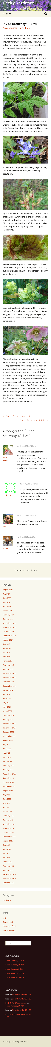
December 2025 (9, 623)
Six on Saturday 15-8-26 (14, 965)
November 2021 (9, 828)
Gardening (26, 28)
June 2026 (7, 598)
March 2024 (7, 711)
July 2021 (6, 845)
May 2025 (6, 652)
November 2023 (9, 728)
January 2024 (8, 719)
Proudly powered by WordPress (16, 1041)
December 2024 (9, 673)
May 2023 (6, 753)
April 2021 (7, 857)
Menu (5, 13)
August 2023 (8, 740)
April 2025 (7, 656)
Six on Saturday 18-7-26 (14, 977)
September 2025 (9, 635)
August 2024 (8, 690)
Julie (9, 495)
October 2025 (8, 631)
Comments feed (9, 926)
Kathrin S (9, 1014)
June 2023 (7, 749)
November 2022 (9, 778)
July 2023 (6, 744)
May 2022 (6, 803)
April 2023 (7, 757)
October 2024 (8, 682)
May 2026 (6, 602)
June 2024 (7, 698)
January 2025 (8, 669)
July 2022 (6, 795)
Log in (5, 918)
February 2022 (8, 815)
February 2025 (8, 665)
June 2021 (7, 849)
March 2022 (7, 811)
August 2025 (8, 640)
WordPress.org (9, 930)
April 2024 (7, 707)
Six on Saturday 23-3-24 (34, 420)
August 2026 (8, 589)
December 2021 (9, 824)
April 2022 (7, 807)
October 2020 (8, 882)
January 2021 (8, 870)
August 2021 (8, 841)
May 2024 (6, 702)
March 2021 (7, 862)
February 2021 (8, 866)
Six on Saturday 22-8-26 (14, 960)
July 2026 (6, 594)
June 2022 (7, 799)
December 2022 (9, 774)
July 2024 (6, 694)
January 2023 (8, 769)
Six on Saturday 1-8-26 (14, 969)
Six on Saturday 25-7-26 (14, 973)
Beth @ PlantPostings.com (16, 1003)
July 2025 (6, 644)
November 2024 (9, 677)
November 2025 (9, 627)
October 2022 (8, 782)
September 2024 (9, 686)
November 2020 (9, 878)
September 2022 (9, 786)
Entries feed (8, 922)
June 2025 (7, 648)
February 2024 (8, 715)
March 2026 (7, 610)
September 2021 (9, 836)
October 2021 (8, 832)
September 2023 (9, 736)
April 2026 (7, 606)
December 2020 (9, 874)
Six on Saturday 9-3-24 (16, 416)
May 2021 (6, 853)
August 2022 (8, 790)
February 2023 (8, 765)
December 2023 (9, 723)
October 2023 (8, 732)
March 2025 (7, 661)
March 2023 (7, 761)
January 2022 (8, 820)
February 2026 (8, 615)
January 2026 (8, 619)
